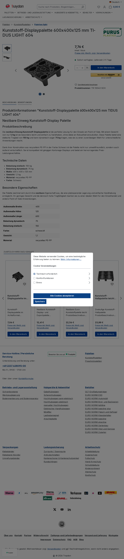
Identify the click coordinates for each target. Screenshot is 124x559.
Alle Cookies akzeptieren (62, 296)
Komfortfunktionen (45, 278)
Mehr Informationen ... (71, 259)
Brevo (39, 282)
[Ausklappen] (89, 273)
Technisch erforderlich (46, 274)
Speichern (40, 301)
